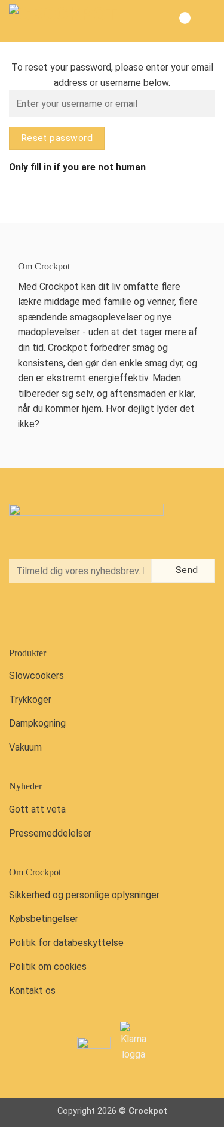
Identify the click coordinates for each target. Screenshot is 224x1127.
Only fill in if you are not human (77, 167)
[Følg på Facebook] (21, 613)
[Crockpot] (68, 21)
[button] (205, 21)
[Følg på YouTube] (71, 613)
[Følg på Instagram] (46, 613)
